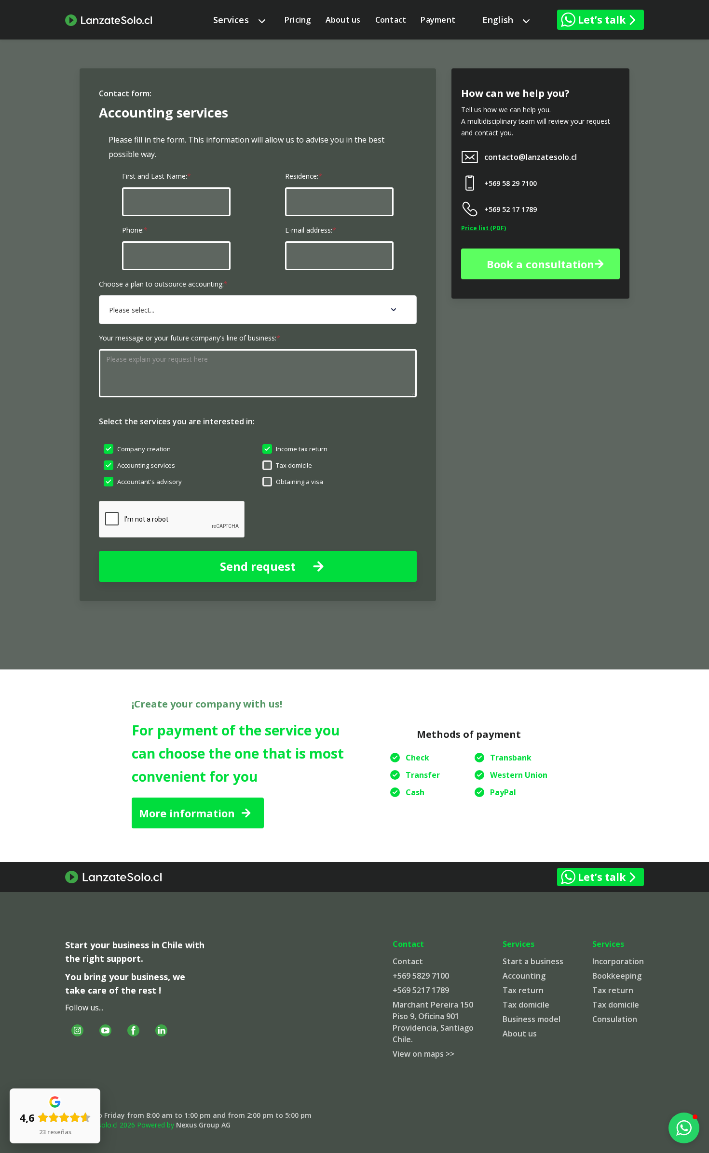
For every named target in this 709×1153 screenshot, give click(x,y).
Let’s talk (602, 19)
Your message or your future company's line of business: (189, 337)
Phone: (135, 230)
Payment (438, 19)
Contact (391, 19)
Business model (531, 1019)
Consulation (614, 1019)
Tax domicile (526, 1004)
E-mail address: (310, 230)
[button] (239, 20)
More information (187, 813)
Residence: (303, 176)
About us (343, 19)
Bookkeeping (616, 975)
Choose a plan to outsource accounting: (163, 283)
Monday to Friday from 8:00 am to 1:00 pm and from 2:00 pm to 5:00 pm (188, 1115)
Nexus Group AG (203, 1124)
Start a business (533, 961)
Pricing (298, 19)
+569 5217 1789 (421, 990)
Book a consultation (540, 264)
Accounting (524, 975)
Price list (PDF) (483, 228)
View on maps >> (423, 1053)
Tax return (523, 990)
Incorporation (618, 961)
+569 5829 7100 (421, 975)
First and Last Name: (156, 176)
